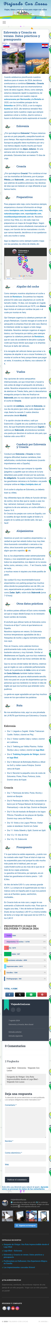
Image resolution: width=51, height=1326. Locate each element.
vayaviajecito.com (33, 213)
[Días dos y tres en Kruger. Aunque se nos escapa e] (7, 1216)
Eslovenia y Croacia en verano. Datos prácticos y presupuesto (22, 35)
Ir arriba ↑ (43, 1321)
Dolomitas (8, 105)
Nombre (9, 1141)
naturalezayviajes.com (14, 213)
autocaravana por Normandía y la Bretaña (22, 99)
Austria (7, 109)
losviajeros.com (17, 210)
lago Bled (40, 750)
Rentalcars (17, 297)
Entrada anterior (15, 1032)
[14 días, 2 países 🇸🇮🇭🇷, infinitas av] (43, 1216)
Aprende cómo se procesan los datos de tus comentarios (25, 1188)
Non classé (29, 1024)
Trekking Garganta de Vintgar (26, 754)
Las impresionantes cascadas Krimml (19, 1267)
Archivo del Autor (13, 1010)
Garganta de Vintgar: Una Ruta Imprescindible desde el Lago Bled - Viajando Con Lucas (23, 1079)
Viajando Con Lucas (26, 4)
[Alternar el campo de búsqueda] (46, 22)
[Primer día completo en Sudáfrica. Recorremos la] (31, 1216)
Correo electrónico (13, 1153)
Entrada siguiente (16, 1036)
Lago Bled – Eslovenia (13, 1251)
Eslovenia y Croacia (16, 1024)
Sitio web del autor (18, 1010)
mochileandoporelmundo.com (17, 217)
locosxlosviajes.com (33, 210)
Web (7, 1165)
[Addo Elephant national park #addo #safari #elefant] (19, 1216)
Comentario (10, 1105)
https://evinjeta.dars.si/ (30, 484)
